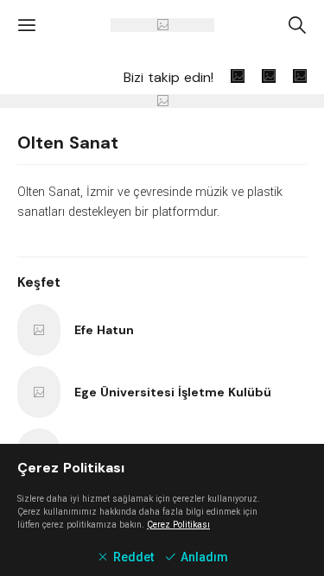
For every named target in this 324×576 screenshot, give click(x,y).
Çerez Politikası (178, 524)
